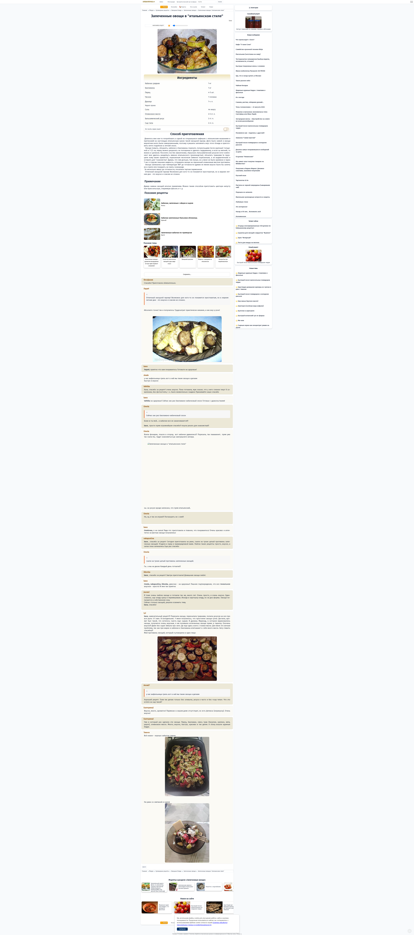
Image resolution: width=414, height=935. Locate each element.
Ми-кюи (241, 320)
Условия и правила (183, 934)
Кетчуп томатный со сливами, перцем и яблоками (253, 29)
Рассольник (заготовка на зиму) (248, 54)
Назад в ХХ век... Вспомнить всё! (248, 212)
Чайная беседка (242, 85)
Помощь (174, 934)
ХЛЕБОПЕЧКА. (149, 2)
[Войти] (145, 521)
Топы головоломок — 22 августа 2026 (250, 107)
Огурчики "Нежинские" (244, 157)
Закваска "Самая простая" (246, 138)
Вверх (144, 867)
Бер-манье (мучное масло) (248, 301)
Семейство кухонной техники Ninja (249, 49)
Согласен (182, 929)
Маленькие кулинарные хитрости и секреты (253, 197)
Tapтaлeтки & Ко (242, 180)
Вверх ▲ (239, 934)
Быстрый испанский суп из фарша (186, 2)
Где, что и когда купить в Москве (248, 76)
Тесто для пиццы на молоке (248, 243)
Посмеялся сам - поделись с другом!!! (250, 133)
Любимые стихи (242, 202)
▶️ (169, 25)
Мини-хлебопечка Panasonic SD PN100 (250, 71)
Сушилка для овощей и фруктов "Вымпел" (254, 233)
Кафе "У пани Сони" (243, 44)
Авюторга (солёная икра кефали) (251, 306)
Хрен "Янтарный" (244, 238)
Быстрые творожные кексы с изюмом (250, 66)
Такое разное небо (243, 81)
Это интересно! (241, 207)
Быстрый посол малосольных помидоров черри (253, 262)
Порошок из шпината (244, 192)
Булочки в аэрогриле (246, 311)
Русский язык (241, 175)
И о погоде (240, 97)
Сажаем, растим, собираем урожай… (250, 102)
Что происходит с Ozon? (245, 40)
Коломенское (241, 216)
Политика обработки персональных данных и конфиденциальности (207, 934)
